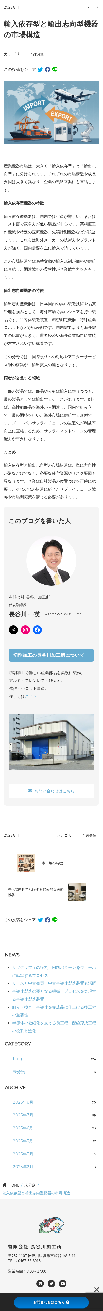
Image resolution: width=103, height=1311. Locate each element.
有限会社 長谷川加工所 (35, 1246)
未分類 (39, 54)
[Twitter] (51, 1283)
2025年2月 (54, 1166)
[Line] (40, 1283)
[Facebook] (37, 629)
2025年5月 (54, 1141)
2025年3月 (54, 1154)
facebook (47, 69)
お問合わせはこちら (49, 1302)
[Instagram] (25, 629)
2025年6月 (54, 1128)
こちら (31, 696)
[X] (13, 629)
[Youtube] (62, 1283)
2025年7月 (54, 1115)
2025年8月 (54, 1102)
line (55, 69)
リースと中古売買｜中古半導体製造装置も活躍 (54, 983)
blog (54, 1058)
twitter (40, 69)
